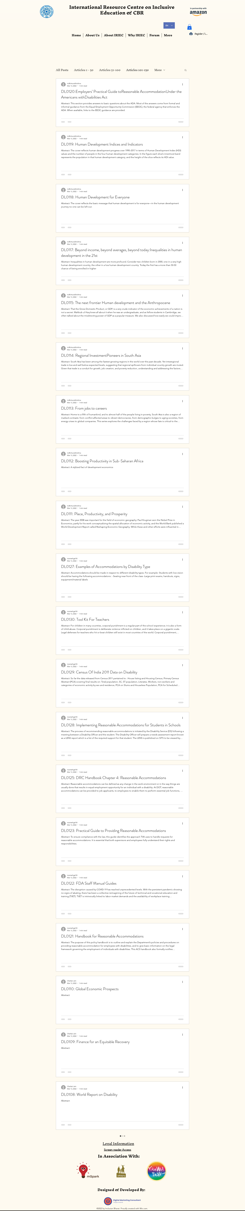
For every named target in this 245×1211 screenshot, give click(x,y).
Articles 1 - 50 (83, 70)
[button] (189, 27)
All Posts (62, 70)
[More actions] (183, 84)
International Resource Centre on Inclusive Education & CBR (122, 10)
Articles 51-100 (110, 70)
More (158, 70)
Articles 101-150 (137, 70)
